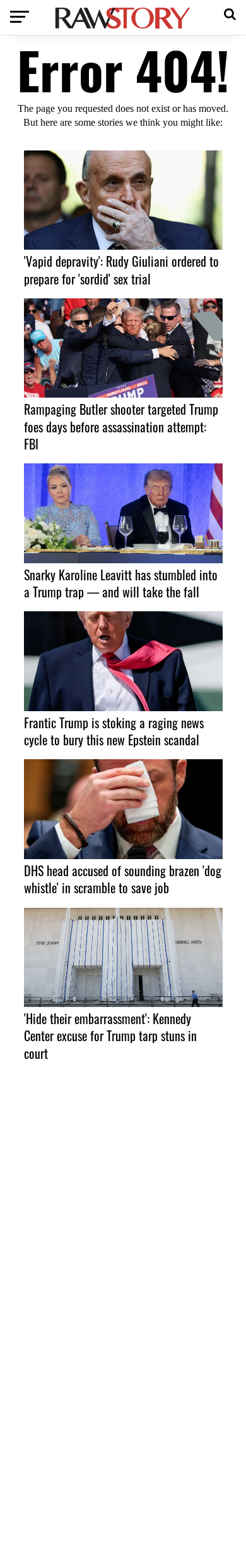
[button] (230, 12)
